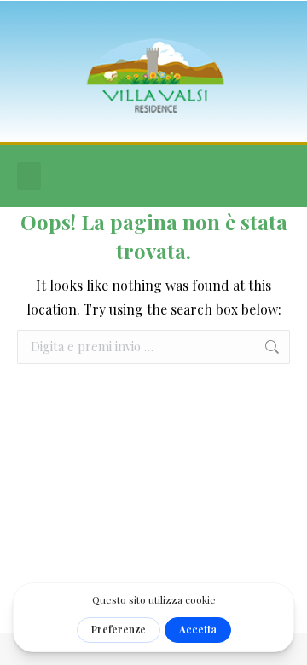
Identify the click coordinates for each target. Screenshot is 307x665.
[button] (29, 176)
